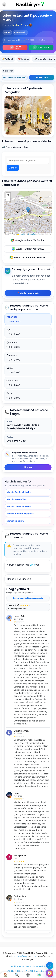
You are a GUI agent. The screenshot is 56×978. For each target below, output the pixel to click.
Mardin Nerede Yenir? (18, 499)
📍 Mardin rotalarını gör (28, 293)
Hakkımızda (17, 966)
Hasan (17, 793)
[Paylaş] (49, 965)
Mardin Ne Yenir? (15, 521)
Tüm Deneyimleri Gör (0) (14, 77)
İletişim (45, 971)
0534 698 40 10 (16, 440)
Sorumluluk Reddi (35, 966)
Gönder (13, 167)
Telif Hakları (32, 971)
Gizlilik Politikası (15, 971)
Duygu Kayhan (21, 731)
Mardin (7, 32)
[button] (30, 25)
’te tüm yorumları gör (28, 598)
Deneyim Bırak (41, 77)
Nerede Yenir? (20, 32)
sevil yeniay (20, 855)
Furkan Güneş (20, 956)
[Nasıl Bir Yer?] (28, 4)
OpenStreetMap (34, 234)
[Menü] (4, 4)
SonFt (34, 956)
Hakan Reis (19, 616)
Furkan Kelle (20, 896)
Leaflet (22, 234)
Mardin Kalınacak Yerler (19, 506)
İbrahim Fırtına (20, 25)
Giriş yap (28, 467)
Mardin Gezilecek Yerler (19, 492)
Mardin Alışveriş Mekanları (20, 513)
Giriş (32, 564)
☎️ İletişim (23, 59)
